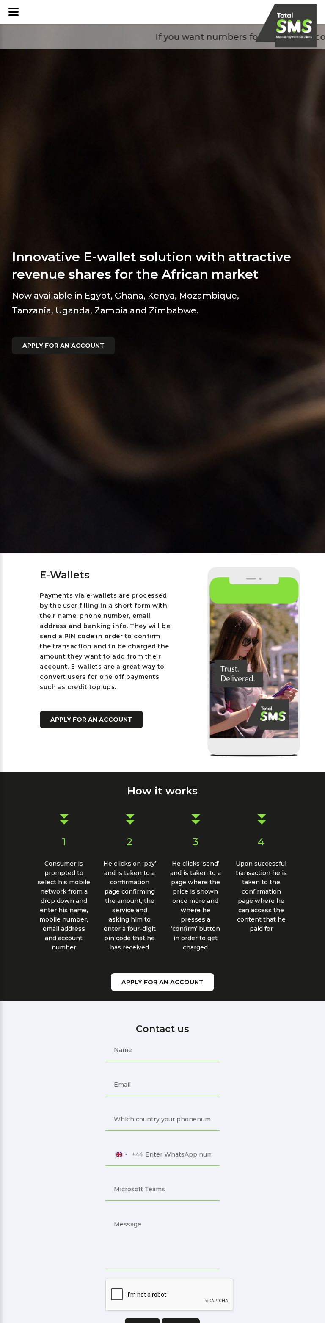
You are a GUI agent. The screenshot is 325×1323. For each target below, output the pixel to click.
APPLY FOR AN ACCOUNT (63, 345)
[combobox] (127, 1154)
